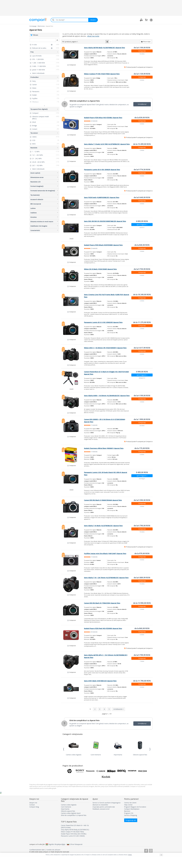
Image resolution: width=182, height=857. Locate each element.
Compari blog (34, 807)
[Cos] (146, 20)
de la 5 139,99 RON (142, 74)
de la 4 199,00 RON (142, 395)
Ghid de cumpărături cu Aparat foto (85, 101)
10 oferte (142, 532)
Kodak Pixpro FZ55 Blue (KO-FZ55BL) (73, 834)
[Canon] (101, 771)
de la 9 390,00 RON (142, 500)
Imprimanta (118, 755)
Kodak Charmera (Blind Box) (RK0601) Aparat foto (103, 448)
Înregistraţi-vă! (131, 820)
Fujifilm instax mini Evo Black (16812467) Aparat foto (105, 553)
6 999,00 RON (142, 371)
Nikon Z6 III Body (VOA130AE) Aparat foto (100, 269)
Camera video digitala (73, 755)
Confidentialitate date (37, 850)
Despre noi (33, 803)
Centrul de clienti (130, 803)
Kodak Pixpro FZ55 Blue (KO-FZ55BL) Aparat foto (103, 117)
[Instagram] (151, 850)
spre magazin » (142, 224)
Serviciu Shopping (130, 815)
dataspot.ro (142, 378)
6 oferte (142, 275)
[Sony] (80, 771)
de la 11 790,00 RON (142, 681)
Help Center (128, 805)
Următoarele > (118, 709)
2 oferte (142, 150)
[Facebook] (146, 850)
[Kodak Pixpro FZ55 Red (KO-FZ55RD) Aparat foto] (72, 635)
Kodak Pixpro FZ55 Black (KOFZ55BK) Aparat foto (103, 245)
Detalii (71, 238)
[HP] (69, 771)
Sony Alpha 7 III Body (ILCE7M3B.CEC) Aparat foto (103, 526)
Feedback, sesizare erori (101, 809)
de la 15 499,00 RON (142, 144)
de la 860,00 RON (141, 628)
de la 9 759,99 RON (142, 269)
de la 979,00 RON (141, 553)
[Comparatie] (141, 20)
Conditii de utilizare (53, 850)
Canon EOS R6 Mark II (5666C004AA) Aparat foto (103, 500)
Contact (32, 805)
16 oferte (142, 54)
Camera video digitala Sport (71, 813)
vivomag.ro (142, 478)
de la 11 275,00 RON (142, 322)
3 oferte (142, 251)
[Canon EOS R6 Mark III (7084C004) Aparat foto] (72, 610)
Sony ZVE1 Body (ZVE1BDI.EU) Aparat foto (100, 681)
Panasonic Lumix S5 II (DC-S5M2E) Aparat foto (102, 169)
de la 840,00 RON (141, 245)
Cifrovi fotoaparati (76, 844)
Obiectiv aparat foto (140, 755)
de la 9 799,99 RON (142, 655)
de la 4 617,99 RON (142, 348)
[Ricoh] (142, 771)
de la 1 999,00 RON (142, 419)
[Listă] (107, 41)
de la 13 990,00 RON (142, 603)
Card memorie (96, 755)
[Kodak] (106, 777)
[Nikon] (111, 771)
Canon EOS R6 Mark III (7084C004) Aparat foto (102, 603)
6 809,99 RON (142, 221)
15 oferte (142, 584)
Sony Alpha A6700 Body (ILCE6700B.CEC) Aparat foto (104, 48)
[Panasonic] (90, 771)
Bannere (127, 811)
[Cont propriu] (151, 20)
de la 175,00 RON (141, 448)
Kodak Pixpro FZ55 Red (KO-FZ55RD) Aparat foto (103, 628)
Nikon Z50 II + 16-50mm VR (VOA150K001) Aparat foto (105, 348)
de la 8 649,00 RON (142, 197)
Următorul (142, 104)
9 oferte (142, 124)
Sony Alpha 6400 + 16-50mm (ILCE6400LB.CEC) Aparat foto (107, 395)
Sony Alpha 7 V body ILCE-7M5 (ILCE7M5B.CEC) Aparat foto (107, 144)
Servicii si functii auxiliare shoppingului (106, 803)
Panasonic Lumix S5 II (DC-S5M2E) (73, 836)
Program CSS (128, 813)
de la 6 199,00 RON (142, 47)
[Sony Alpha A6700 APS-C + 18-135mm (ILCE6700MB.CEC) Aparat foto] (72, 662)
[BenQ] (121, 771)
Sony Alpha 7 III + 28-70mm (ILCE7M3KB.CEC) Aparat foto (106, 577)
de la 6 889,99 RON (142, 577)
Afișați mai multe (93, 36)
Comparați (142, 51)
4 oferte (142, 80)
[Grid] (110, 41)
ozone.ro (142, 227)
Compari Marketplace (131, 809)
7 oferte (142, 661)
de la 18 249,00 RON (142, 294)
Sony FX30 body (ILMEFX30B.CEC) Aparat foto (101, 197)
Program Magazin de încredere (135, 807)
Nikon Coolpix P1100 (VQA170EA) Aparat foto (102, 74)
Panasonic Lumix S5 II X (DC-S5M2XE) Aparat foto (103, 322)
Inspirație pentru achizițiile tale (104, 807)
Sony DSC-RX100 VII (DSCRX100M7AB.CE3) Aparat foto (105, 221)
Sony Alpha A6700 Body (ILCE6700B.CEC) (75, 830)
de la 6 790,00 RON (142, 525)
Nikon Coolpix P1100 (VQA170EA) (72, 832)
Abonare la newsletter (100, 805)
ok (57, 40)
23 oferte (142, 425)
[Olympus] (132, 771)
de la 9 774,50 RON (142, 169)
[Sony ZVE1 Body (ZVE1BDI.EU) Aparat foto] (72, 687)
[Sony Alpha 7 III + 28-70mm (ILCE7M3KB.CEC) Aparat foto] (72, 584)
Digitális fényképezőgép (57, 844)
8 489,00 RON (142, 472)
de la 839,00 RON (141, 117)
